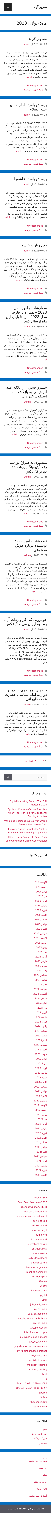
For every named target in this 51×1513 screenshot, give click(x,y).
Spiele (43, 1397)
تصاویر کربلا (38, 38)
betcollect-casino (37, 1244)
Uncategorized (35, 85)
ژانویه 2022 (41, 1137)
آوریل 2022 (41, 1123)
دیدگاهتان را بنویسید (33, 89)
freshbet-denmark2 (36, 1272)
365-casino (40, 1197)
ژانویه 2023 (41, 1082)
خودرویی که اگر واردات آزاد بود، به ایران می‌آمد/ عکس (25, 621)
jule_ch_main (40, 1309)
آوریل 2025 (41, 956)
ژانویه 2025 (41, 970)
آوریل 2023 (41, 1068)
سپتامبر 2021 (40, 1156)
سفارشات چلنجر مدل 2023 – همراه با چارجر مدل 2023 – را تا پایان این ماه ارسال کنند (26, 314)
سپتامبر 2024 (40, 989)
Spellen (43, 1392)
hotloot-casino (39, 1290)
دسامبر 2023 (40, 1031)
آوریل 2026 (41, 901)
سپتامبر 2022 (40, 1100)
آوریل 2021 (41, 1161)
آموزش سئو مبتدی (38, 1495)
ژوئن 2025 (41, 947)
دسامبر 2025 (40, 919)
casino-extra (40, 1253)
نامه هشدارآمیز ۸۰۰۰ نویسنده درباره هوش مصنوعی (31, 545)
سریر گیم (40, 7)
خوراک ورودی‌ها (39, 1433)
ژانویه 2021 (41, 1175)
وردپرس (43, 1443)
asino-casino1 (39, 1225)
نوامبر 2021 (41, 1147)
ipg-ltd (43, 1295)
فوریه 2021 (41, 1170)
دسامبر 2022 (40, 1086)
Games (43, 1281)
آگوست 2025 (40, 938)
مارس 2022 (41, 1128)
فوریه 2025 (41, 966)
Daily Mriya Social (37, 1258)
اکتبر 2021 (42, 1151)
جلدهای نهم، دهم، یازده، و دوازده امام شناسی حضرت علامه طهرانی (26, 694)
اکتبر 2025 (41, 928)
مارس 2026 (41, 905)
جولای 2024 (41, 998)
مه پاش (43, 1457)
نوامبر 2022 (41, 1091)
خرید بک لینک (40, 1481)
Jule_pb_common (37, 1313)
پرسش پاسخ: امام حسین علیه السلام (27, 107)
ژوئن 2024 (41, 1003)
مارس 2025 (41, 961)
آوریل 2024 (41, 1012)
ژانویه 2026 (41, 915)
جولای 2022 (41, 1110)
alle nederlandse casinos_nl (32, 1216)
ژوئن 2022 (41, 1114)
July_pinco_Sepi (38, 1327)
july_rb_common (38, 1341)
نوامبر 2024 (41, 980)
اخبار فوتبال (41, 1488)
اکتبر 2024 (41, 984)
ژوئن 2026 (41, 891)
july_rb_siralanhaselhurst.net (31, 1351)
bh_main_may (39, 1248)
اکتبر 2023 (41, 1040)
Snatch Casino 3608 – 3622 (31, 1388)
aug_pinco (41, 1234)
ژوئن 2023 (41, 1058)
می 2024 (42, 1007)
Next (29, 761)
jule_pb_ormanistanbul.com (32, 1318)
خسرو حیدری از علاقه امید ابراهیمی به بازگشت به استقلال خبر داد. (26, 391)
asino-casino (40, 1220)
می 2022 (42, 1119)
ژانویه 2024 (41, 1026)
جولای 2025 (41, 942)
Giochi (43, 1285)
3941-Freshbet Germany (33, 1207)
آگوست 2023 (40, 1049)
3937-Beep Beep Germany (32, 1202)
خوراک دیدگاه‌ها (39, 1438)
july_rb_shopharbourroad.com (31, 1346)
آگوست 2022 (40, 1105)
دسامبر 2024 (40, 975)
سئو (45, 1475)
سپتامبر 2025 (40, 933)
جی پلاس (42, 1468)
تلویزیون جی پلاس (38, 1461)
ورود (45, 1429)
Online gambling (38, 1369)
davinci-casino (39, 1262)
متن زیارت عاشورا (33, 245)
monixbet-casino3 (37, 1364)
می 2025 (42, 952)
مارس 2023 (41, 1072)
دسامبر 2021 (40, 1142)
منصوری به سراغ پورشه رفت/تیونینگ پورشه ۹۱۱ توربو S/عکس (28, 467)
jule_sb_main (40, 1323)
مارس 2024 (41, 1017)
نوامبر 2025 (41, 924)
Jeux (44, 1299)
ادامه (29, 77)
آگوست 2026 (40, 882)
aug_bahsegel (39, 1230)
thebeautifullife (38, 1402)
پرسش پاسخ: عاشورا (30, 179)
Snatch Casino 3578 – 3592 (32, 1383)
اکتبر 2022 (41, 1096)
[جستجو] (8, 777)
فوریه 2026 (41, 910)
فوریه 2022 (41, 1133)
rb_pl (44, 1374)
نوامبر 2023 (41, 1035)
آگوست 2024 (40, 993)
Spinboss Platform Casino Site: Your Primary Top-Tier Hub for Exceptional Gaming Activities (27, 813)
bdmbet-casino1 (38, 1239)
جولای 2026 (41, 887)
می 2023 (42, 1063)
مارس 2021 (41, 1165)
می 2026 (42, 896)
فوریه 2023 (41, 1077)
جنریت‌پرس (12, 1508)
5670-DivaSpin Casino (34, 1211)
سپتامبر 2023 (40, 1045)
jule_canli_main (38, 1304)
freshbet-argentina (36, 1267)
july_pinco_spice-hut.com (33, 1337)
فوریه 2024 (41, 1021)
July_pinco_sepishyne (35, 1332)
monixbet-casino (38, 1360)
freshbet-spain (39, 1276)
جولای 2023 (41, 1054)
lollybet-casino (39, 1355)
